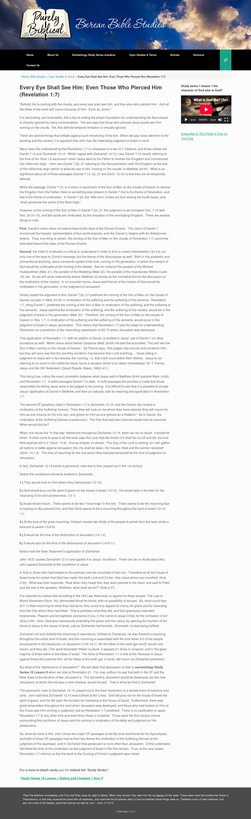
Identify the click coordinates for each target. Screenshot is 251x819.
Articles (174, 55)
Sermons (198, 55)
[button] (225, 60)
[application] (206, 109)
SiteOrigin (123, 811)
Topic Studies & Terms (142, 55)
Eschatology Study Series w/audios (93, 55)
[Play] (186, 120)
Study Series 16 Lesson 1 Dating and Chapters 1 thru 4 (62, 778)
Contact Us (33, 65)
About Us (52, 55)
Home (30, 55)
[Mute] (220, 120)
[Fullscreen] (226, 120)
